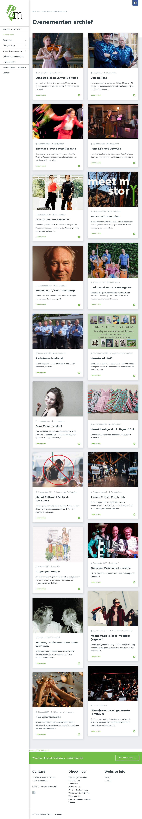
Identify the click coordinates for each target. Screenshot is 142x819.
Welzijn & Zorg (9, 45)
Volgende (45, 750)
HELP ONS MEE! (126, 758)
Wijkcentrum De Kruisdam (13, 56)
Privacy (107, 777)
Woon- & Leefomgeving (12, 51)
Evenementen (8, 34)
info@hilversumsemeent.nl (44, 786)
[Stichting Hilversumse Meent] (14, 15)
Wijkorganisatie (9, 62)
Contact (6, 73)
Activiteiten (7, 40)
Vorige (31, 750)
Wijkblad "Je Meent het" (12, 29)
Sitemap (108, 780)
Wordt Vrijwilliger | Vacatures (14, 67)
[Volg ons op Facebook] (135, 3)
